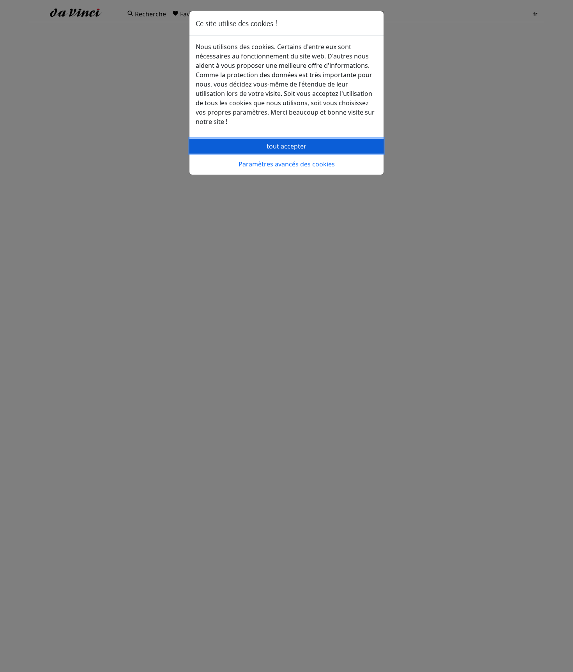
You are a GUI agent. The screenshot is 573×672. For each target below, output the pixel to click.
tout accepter (286, 146)
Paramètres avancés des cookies (287, 164)
